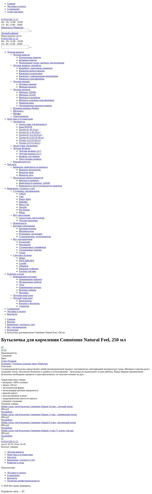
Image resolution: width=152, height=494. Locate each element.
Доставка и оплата (16, 6)
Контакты (12, 314)
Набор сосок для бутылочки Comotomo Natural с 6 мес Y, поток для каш (37, 430)
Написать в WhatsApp (12, 27)
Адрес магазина (15, 11)
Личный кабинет (9, 33)
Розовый (12, 361)
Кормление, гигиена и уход (21, 460)
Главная (11, 3)
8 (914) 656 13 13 (9, 19)
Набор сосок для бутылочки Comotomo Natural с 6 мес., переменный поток (39, 414)
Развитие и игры (15, 462)
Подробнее (6, 412)
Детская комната (15, 452)
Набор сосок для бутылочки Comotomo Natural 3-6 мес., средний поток (37, 406)
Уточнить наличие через (30, 363)
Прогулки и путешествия (20, 454)
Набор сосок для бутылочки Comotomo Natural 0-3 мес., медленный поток (38, 422)
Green (4, 361)
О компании (13, 9)
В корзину (6, 363)
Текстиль (11, 457)
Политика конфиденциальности (23, 480)
